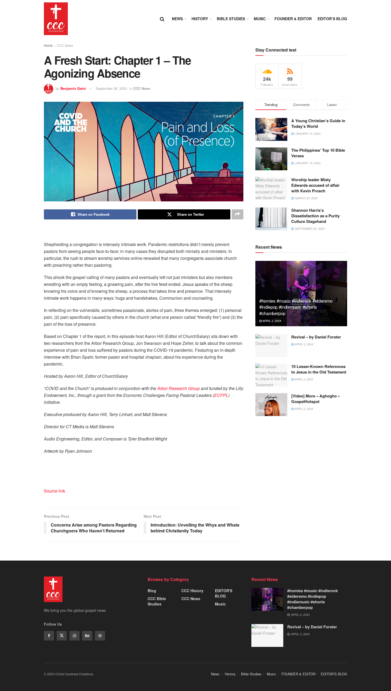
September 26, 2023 (111, 88)
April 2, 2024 (271, 321)
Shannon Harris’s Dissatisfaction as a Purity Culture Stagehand (315, 215)
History (200, 18)
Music (260, 18)
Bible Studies (231, 18)
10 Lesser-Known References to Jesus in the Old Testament (318, 369)
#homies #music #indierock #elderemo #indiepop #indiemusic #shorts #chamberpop (295, 307)
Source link (54, 491)
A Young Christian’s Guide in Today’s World (318, 123)
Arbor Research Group (178, 388)
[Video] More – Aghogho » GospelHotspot (315, 398)
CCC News (65, 45)
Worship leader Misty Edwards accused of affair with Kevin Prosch (315, 185)
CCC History (192, 590)
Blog (152, 590)
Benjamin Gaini (73, 88)
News (177, 18)
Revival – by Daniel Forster (316, 337)
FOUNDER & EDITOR (293, 18)
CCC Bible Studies (157, 601)
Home (48, 45)
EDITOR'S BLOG (223, 593)
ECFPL (221, 395)
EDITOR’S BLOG (332, 18)
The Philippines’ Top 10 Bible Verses (318, 153)
